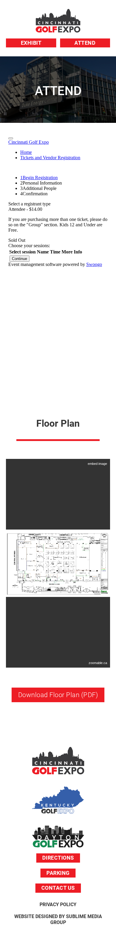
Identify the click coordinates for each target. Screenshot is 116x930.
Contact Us (58, 888)
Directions (58, 858)
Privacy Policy (58, 904)
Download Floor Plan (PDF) (58, 695)
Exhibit (31, 43)
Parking (58, 873)
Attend (84, 43)
